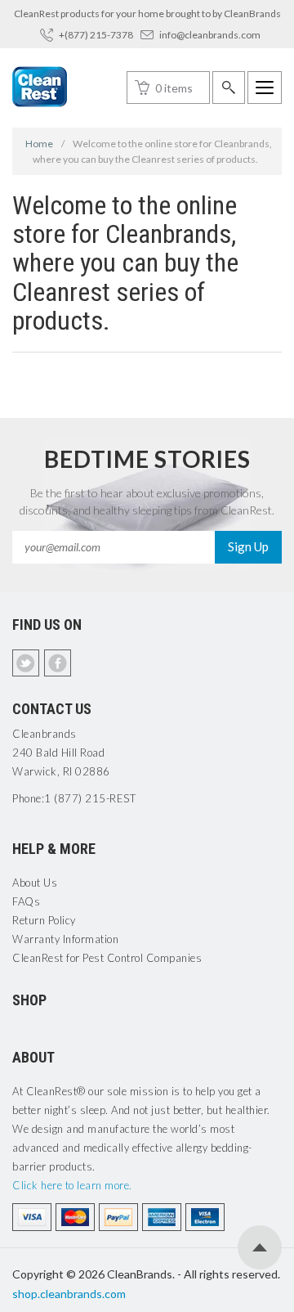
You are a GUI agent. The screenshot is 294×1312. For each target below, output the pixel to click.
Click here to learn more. (72, 1185)
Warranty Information (65, 939)
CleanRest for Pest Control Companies (107, 957)
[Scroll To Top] (260, 1247)
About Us (34, 882)
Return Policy (44, 920)
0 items (174, 88)
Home (39, 143)
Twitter (25, 663)
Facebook (57, 663)
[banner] (39, 86)
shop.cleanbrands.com (69, 1294)
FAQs (26, 901)
